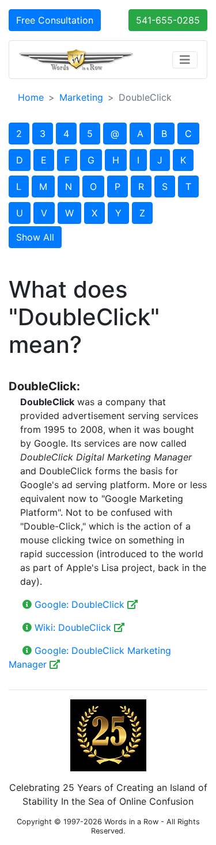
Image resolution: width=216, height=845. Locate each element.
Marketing (81, 97)
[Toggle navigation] (185, 59)
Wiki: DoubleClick (73, 627)
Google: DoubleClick (79, 604)
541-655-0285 (168, 20)
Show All (35, 237)
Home (31, 97)
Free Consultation (54, 20)
